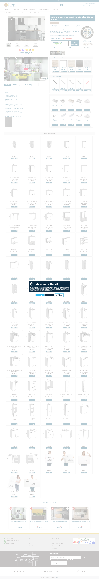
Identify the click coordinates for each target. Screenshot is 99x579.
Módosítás (49, 295)
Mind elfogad (40, 295)
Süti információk (59, 295)
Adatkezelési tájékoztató (47, 290)
